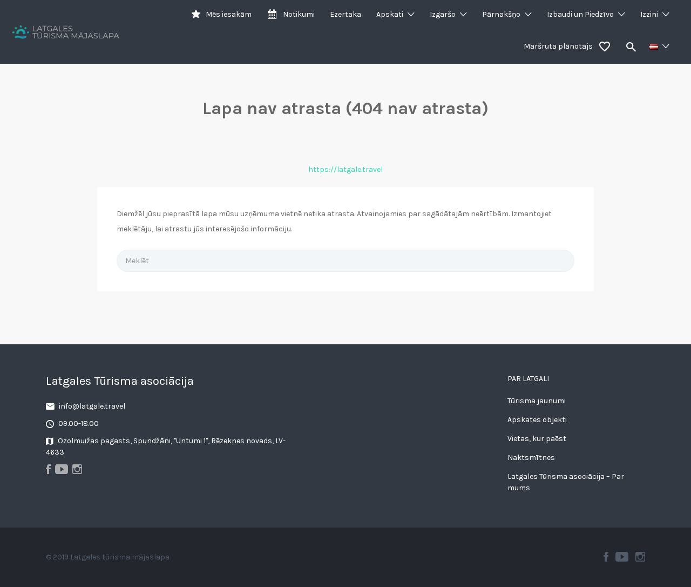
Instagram (640, 556)
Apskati (389, 14)
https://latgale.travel (345, 169)
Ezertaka (345, 14)
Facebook (606, 556)
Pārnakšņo (501, 14)
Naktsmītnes (531, 457)
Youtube (621, 556)
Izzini (649, 14)
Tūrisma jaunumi (536, 400)
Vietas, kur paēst (536, 438)
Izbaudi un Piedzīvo (580, 14)
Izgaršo (443, 14)
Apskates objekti (537, 419)
